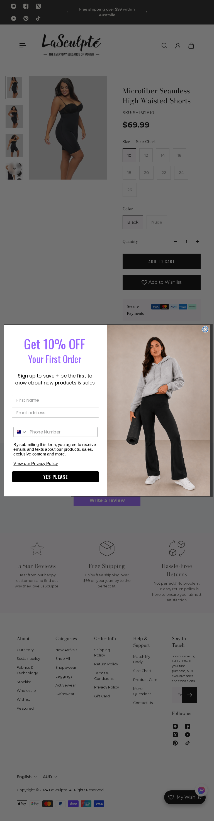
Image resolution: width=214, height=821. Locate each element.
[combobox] (20, 432)
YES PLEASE (55, 476)
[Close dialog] (205, 329)
